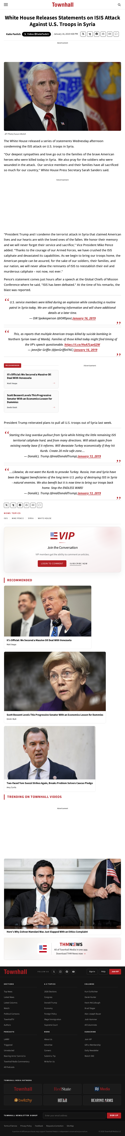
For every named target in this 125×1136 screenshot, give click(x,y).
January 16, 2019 (84, 318)
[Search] (119, 4)
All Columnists (91, 1025)
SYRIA (31, 518)
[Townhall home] (15, 971)
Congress (48, 997)
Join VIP (115, 971)
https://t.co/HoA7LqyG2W (82, 344)
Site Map (70, 1126)
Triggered (8, 1044)
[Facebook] (66, 971)
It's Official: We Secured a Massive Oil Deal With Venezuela (39, 640)
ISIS (6, 518)
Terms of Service (10, 1126)
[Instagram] (60, 971)
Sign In (92, 971)
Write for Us (49, 1061)
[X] (53, 971)
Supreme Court (51, 1025)
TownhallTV (9, 1019)
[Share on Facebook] (96, 34)
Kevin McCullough (92, 1002)
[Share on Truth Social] (90, 34)
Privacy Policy (26, 1126)
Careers (47, 1050)
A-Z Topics (50, 984)
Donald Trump (50, 1002)
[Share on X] (83, 34)
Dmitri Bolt (11, 719)
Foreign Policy (50, 1013)
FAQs (103, 971)
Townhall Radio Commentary (16, 1061)
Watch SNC (89, 1056)
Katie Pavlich (13, 34)
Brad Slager (90, 1008)
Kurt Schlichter (91, 991)
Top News (8, 991)
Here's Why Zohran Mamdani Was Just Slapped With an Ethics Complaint (47, 931)
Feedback (39, 1126)
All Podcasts (9, 1067)
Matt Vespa (11, 644)
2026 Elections (50, 991)
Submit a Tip (50, 1056)
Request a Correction (54, 1126)
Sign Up (114, 1115)
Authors (7, 1025)
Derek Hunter (90, 997)
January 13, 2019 (89, 456)
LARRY (6, 1039)
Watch (6, 1008)
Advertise (48, 1044)
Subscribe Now (78, 563)
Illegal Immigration (52, 1019)
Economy (48, 1008)
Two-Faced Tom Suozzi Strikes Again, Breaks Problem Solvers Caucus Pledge (50, 783)
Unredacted (9, 1050)
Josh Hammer (91, 1019)
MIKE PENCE (18, 518)
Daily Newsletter (92, 1050)
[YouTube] (73, 971)
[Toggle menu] (6, 4)
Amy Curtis (11, 787)
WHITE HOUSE (44, 518)
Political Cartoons (11, 1013)
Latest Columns (10, 1002)
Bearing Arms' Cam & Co (15, 1056)
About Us (48, 1039)
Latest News (9, 997)
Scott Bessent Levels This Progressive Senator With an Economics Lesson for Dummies (55, 715)
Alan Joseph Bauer (93, 1013)
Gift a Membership (93, 1044)
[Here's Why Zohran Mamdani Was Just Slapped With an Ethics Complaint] (62, 893)
